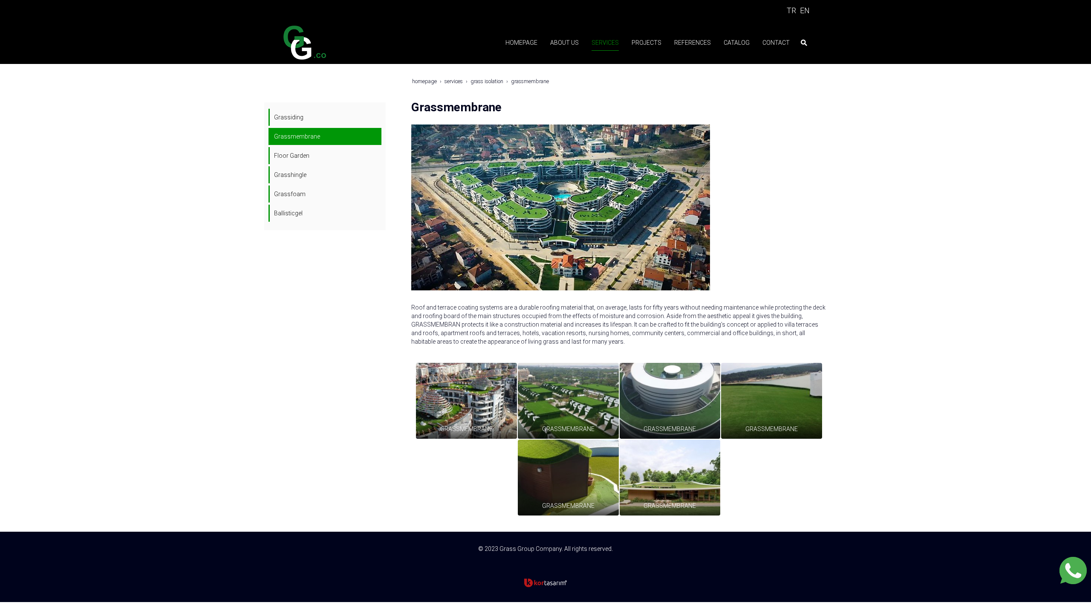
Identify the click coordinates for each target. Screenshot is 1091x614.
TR (791, 10)
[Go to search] (804, 43)
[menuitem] (519, 42)
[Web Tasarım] (545, 583)
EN (805, 10)
